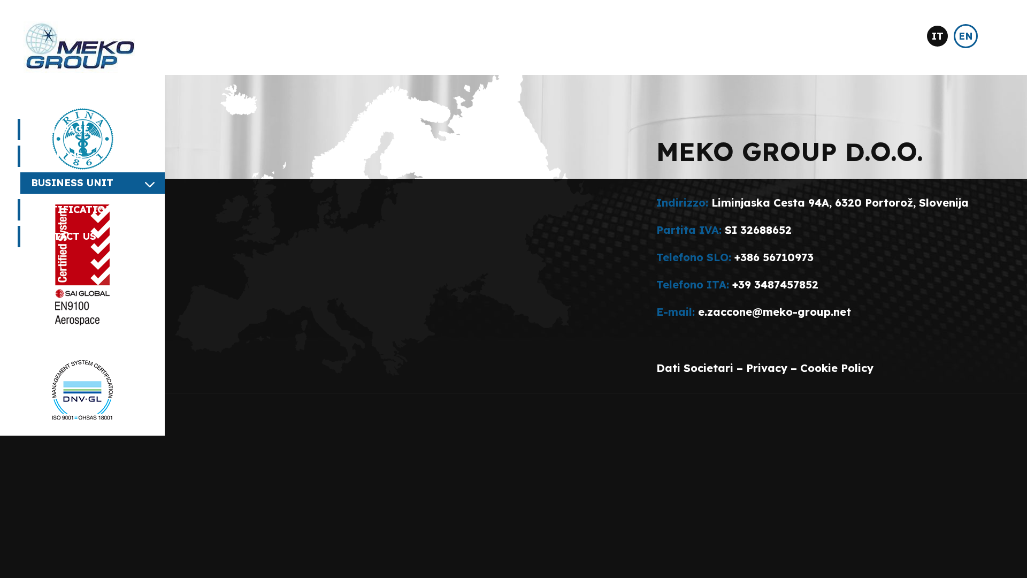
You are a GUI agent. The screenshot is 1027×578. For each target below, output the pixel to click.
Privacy (766, 368)
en (966, 36)
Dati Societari (694, 368)
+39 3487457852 (775, 284)
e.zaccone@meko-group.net (774, 311)
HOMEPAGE (60, 129)
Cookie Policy (836, 368)
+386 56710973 (774, 257)
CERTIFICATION (72, 209)
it (938, 36)
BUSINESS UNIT (72, 183)
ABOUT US (57, 156)
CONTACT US (63, 236)
